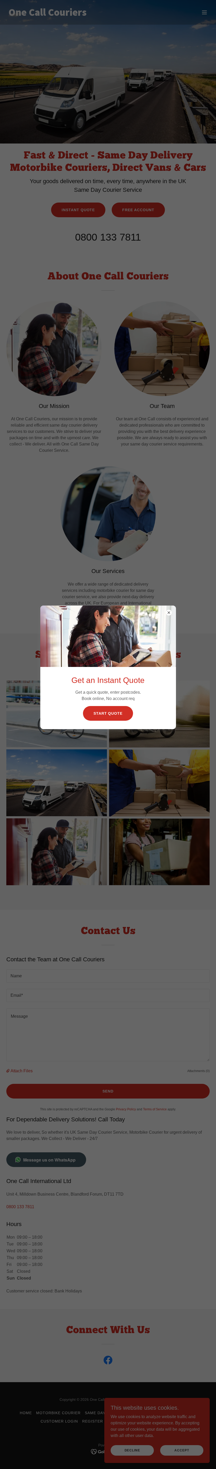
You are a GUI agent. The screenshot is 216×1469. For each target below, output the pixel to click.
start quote (108, 713)
